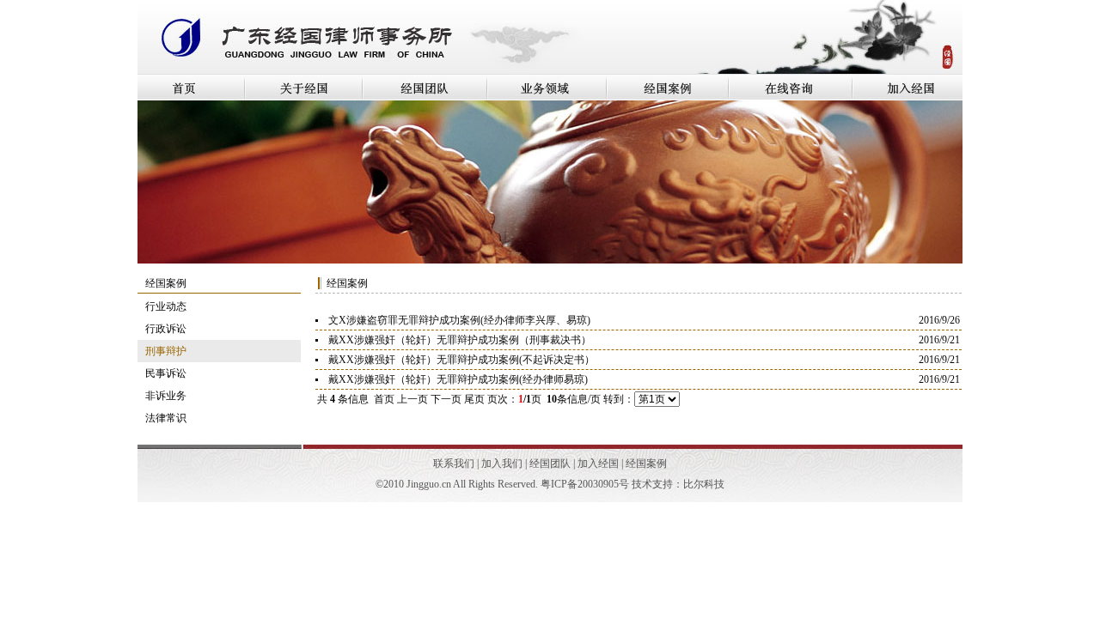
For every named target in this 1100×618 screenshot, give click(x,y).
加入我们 (501, 463)
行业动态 (165, 306)
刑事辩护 (165, 351)
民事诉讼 (165, 373)
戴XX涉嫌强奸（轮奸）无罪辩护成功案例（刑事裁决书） (459, 340)
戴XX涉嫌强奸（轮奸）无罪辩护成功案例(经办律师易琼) (458, 379)
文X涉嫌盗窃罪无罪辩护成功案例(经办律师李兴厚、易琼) (459, 320)
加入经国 (598, 463)
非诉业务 (165, 396)
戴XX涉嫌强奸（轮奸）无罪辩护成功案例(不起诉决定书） (461, 360)
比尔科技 (703, 484)
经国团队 (550, 463)
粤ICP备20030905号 (585, 484)
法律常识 (165, 418)
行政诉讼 (165, 329)
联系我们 (453, 463)
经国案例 (646, 463)
